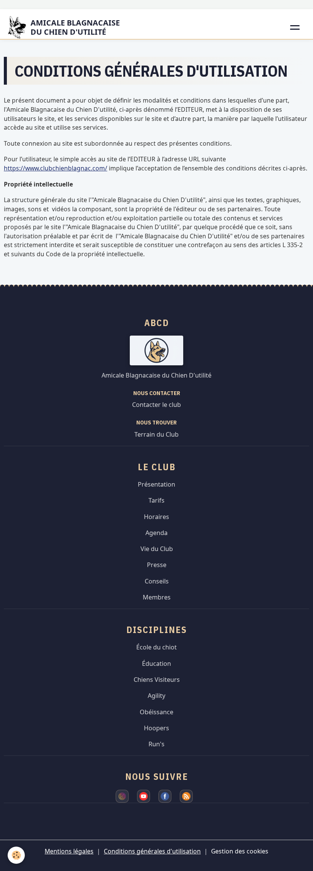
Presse (156, 565)
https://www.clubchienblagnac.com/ (55, 168)
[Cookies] (16, 855)
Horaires (156, 517)
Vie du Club (156, 549)
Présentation (156, 484)
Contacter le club (156, 404)
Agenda (156, 533)
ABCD (156, 322)
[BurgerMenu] (295, 27)
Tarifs (156, 500)
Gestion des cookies (239, 851)
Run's (156, 744)
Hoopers (156, 728)
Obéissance (156, 712)
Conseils (157, 581)
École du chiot (156, 647)
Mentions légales (69, 851)
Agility (156, 695)
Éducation (156, 663)
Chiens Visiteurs (157, 679)
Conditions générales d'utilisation (152, 851)
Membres (157, 597)
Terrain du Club (156, 434)
